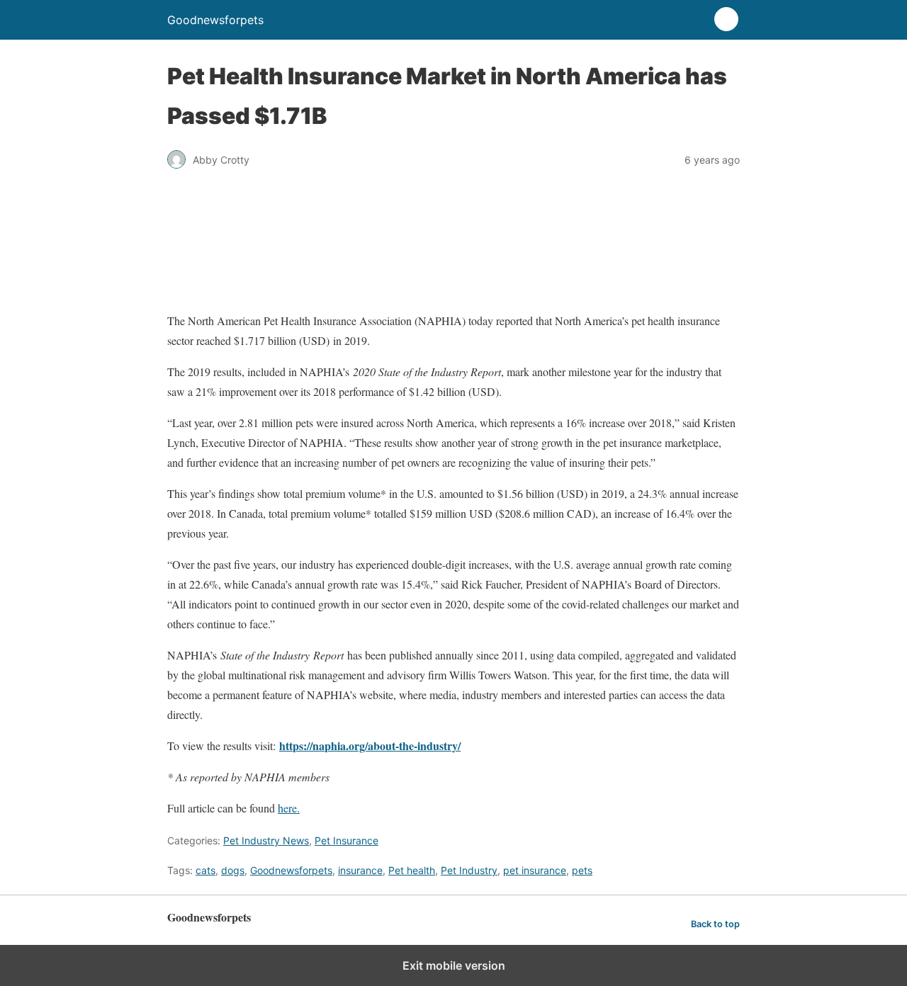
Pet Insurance (346, 840)
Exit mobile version (453, 965)
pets (582, 870)
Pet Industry (469, 870)
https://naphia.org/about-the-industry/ (370, 745)
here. (289, 807)
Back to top (715, 924)
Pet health (411, 870)
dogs (232, 870)
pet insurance (534, 870)
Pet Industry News (266, 840)
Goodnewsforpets (291, 870)
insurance (360, 870)
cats (205, 870)
